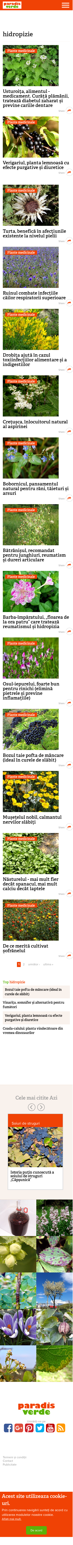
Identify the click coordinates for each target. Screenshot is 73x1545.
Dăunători (54, 1362)
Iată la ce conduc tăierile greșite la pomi (54, 1304)
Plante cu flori (18, 1326)
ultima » (48, 964)
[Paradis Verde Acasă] (12, 5)
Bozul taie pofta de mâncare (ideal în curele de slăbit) (33, 757)
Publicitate (10, 1464)
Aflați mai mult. (11, 1519)
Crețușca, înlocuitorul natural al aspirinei (35, 424)
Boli (54, 1253)
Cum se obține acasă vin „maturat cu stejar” (18, 1234)
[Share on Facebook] (61, 110)
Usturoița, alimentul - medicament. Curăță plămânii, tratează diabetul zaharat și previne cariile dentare (36, 98)
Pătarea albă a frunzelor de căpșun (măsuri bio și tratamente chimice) (54, 1270)
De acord (36, 1530)
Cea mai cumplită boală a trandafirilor (18, 1302)
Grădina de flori (18, 1290)
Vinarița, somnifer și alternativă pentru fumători (33, 1004)
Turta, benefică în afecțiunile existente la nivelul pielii (34, 233)
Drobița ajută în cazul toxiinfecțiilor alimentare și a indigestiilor (35, 360)
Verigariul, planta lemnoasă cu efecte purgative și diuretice (36, 165)
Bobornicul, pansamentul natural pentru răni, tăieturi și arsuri (36, 488)
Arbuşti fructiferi (18, 1253)
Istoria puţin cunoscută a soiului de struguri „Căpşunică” (32, 1176)
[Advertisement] (36, 19)
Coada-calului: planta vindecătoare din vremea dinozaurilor (33, 1030)
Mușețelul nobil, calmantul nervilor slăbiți (32, 819)
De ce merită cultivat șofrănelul (25, 948)
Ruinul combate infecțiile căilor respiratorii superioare (34, 295)
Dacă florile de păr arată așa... (18, 1372)
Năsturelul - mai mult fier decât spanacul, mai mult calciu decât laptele (30, 884)
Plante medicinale (21, 51)
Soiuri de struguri (26, 1123)
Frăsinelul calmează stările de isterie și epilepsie (54, 1231)
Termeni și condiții (14, 1457)
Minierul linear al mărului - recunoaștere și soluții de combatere (54, 1379)
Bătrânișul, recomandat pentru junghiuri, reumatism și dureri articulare (34, 555)
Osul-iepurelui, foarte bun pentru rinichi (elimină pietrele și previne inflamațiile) (31, 691)
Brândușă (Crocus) (18, 1334)
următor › (34, 964)
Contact (8, 1461)
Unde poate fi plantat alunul (18, 1263)
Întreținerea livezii (54, 1290)
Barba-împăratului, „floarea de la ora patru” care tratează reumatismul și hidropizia (36, 622)
